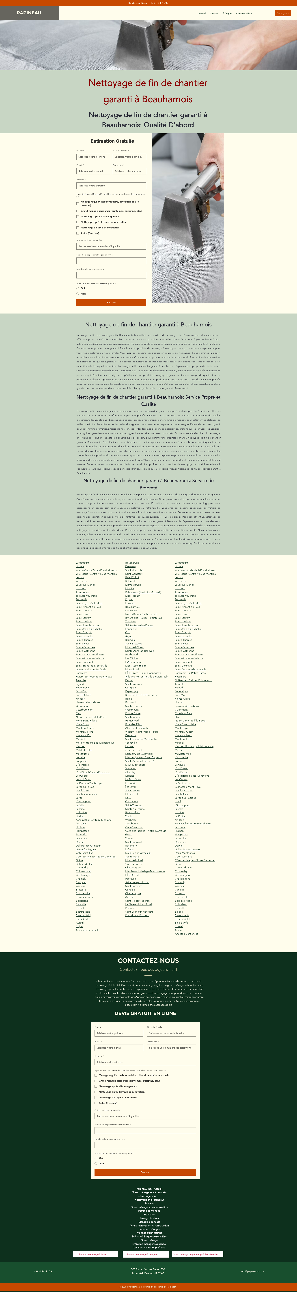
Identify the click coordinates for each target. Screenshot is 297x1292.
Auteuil (80, 922)
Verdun (80, 577)
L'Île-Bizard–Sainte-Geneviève (93, 772)
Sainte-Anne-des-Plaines (90, 654)
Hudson (80, 827)
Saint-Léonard (84, 610)
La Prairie (81, 812)
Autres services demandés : (89, 240)
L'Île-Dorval (82, 768)
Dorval (80, 841)
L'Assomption (83, 801)
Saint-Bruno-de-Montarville (91, 665)
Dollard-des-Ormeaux (88, 845)
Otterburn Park (84, 709)
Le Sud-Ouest (83, 779)
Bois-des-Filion (84, 897)
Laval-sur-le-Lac (85, 786)
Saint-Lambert (84, 621)
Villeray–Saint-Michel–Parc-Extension (196, 570)
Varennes (81, 588)
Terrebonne (82, 592)
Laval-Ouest (83, 790)
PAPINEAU (30, 12)
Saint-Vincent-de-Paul (88, 606)
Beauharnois (83, 911)
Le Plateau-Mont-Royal (89, 783)
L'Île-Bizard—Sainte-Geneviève (143, 672)
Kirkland (80, 816)
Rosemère (81, 672)
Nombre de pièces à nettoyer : (91, 269)
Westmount (82, 562)
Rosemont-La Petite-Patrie (91, 669)
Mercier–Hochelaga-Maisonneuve (95, 742)
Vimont (80, 566)
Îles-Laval (81, 823)
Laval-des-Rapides (86, 794)
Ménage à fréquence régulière (149, 1236)
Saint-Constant (84, 661)
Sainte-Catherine (85, 650)
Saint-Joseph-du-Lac (87, 625)
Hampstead (82, 830)
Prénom (81, 150)
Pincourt (80, 698)
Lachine (80, 808)
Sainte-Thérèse (84, 639)
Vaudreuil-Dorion (85, 584)
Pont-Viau (81, 691)
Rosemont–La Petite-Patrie (190, 672)
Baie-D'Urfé (82, 919)
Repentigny (82, 687)
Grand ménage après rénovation (149, 1207)
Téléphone (118, 165)
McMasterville (84, 750)
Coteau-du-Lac (84, 864)
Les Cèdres (82, 775)
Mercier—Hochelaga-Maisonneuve (145, 871)
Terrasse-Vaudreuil (86, 595)
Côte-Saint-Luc (84, 852)
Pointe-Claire (83, 694)
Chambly (81, 878)
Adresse (81, 179)
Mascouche (82, 753)
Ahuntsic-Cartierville (87, 930)
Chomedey (82, 867)
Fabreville (81, 834)
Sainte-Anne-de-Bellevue (90, 658)
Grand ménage (149, 1240)
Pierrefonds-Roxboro (88, 702)
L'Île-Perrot (82, 764)
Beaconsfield (83, 915)
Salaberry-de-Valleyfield (89, 603)
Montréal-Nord (84, 731)
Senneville (81, 599)
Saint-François (84, 632)
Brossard (81, 889)
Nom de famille (121, 150)
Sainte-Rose (82, 643)
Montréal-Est (83, 735)
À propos (149, 1214)
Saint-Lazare (83, 614)
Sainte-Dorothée (85, 647)
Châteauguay (83, 871)
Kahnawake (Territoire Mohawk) (94, 819)
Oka (78, 713)
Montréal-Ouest (85, 728)
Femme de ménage (149, 1210)
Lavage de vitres (149, 1218)
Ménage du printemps (149, 1232)
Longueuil (81, 761)
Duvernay (81, 838)
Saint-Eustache (84, 636)
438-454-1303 (160, 2)
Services (149, 1203)
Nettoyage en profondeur (149, 1199)
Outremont (82, 705)
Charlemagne (83, 874)
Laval (79, 797)
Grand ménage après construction (149, 1225)
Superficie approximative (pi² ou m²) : (94, 254)
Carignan (81, 882)
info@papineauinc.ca (252, 1271)
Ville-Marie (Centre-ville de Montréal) (97, 573)
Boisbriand (82, 900)
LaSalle (80, 805)
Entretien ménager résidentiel (149, 1243)
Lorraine (80, 757)
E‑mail (80, 165)
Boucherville (83, 893)
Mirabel (80, 738)
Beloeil (80, 907)
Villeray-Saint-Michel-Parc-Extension (96, 570)
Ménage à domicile (149, 1221)
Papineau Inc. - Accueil (149, 1188)
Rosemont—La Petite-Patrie (141, 694)
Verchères (81, 581)
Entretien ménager (149, 1229)
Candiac (80, 885)
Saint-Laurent (83, 617)
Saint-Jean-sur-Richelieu (89, 628)
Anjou (79, 926)
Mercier (80, 746)
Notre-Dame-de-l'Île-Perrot (91, 717)
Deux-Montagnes (86, 849)
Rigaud (80, 684)
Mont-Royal (82, 724)
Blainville (81, 904)
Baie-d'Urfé (181, 922)
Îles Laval (130, 786)
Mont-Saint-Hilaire (86, 720)
